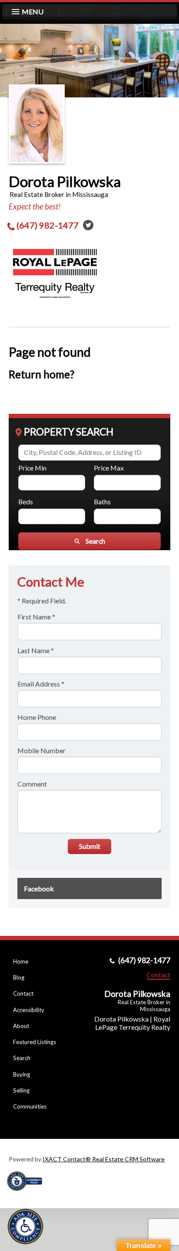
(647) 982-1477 (48, 225)
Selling (21, 1090)
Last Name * (35, 650)
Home (20, 961)
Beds (25, 501)
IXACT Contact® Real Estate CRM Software (104, 1159)
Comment (32, 784)
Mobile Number (41, 750)
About (21, 1025)
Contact (23, 993)
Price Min (32, 468)
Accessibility (28, 1009)
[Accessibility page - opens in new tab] (28, 1193)
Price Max (109, 468)
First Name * (36, 617)
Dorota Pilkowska (65, 181)
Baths (102, 501)
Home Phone (36, 717)
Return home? (41, 374)
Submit (89, 846)
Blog (18, 977)
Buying (21, 1074)
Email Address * (40, 684)
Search (21, 1057)
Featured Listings (34, 1041)
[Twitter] (88, 225)
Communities (29, 1106)
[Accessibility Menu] (25, 1226)
